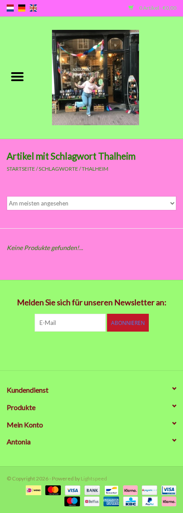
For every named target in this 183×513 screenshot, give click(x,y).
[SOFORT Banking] (129, 489)
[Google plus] (76, 350)
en (33, 8)
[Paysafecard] (148, 489)
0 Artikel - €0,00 (157, 7)
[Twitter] (60, 350)
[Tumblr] (122, 350)
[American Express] (110, 500)
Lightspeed (94, 478)
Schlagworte (58, 168)
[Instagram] (138, 350)
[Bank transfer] (91, 489)
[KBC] (129, 500)
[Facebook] (45, 350)
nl (10, 8)
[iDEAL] (32, 489)
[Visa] (71, 489)
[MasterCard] (52, 489)
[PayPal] (149, 500)
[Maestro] (71, 500)
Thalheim (95, 168)
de (21, 8)
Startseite (21, 168)
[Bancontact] (110, 489)
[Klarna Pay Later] (167, 500)
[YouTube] (107, 350)
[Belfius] (90, 500)
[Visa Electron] (167, 489)
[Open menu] (17, 76)
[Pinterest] (91, 350)
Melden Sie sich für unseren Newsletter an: (92, 302)
